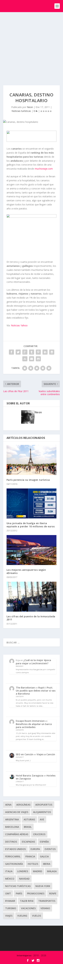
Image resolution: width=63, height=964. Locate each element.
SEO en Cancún (24, 754)
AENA (8, 804)
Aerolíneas (23, 804)
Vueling (22, 915)
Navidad (24, 878)
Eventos (50, 849)
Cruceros (39, 834)
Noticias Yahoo (19, 325)
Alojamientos (42, 812)
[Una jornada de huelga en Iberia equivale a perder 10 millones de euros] (32, 503)
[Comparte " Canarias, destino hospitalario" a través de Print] (38, 358)
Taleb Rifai (26, 900)
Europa (35, 849)
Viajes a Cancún (46, 754)
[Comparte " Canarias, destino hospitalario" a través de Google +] (25, 352)
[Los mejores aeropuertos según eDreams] (32, 550)
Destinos (11, 841)
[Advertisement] (31, 45)
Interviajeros (24, 955)
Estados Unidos (15, 849)
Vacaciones (28, 908)
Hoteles (33, 863)
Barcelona (12, 826)
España (44, 841)
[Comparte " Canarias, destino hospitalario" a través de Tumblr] (31, 352)
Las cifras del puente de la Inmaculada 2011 (31, 618)
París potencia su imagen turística (28, 479)
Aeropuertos (43, 804)
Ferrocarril (12, 856)
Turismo (10, 908)
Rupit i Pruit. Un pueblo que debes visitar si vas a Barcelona (35, 690)
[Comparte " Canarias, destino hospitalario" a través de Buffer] (51, 352)
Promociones (35, 893)
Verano (45, 908)
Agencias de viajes (16, 812)
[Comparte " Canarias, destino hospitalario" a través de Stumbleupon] (25, 358)
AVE (42, 819)
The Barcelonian (25, 687)
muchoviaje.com (44, 168)
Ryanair (10, 900)
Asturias (29, 819)
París (19, 893)
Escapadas (28, 841)
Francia (30, 856)
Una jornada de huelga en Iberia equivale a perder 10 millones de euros (31, 525)
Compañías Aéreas (16, 834)
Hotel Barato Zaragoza (29, 775)
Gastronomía (14, 863)
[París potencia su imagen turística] (32, 460)
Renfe (52, 893)
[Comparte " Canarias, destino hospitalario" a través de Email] (31, 358)
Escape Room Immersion (30, 720)
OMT (8, 893)
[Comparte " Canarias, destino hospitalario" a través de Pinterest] (38, 352)
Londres (22, 871)
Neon (30, 107)
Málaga (52, 871)
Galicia (44, 856)
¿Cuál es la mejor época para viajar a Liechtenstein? (33, 662)
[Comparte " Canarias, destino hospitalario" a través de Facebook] (11, 352)
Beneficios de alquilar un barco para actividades (34, 725)
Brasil (28, 826)
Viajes (8, 915)
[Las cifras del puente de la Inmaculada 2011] (32, 597)
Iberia (46, 863)
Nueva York (42, 886)
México (9, 878)
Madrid (37, 871)
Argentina (12, 819)
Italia (8, 871)
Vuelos (36, 915)
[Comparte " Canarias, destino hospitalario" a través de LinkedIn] (45, 352)
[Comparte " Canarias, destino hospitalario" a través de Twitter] (18, 352)
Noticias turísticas (21, 111)
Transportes (46, 900)
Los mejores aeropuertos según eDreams (26, 571)
